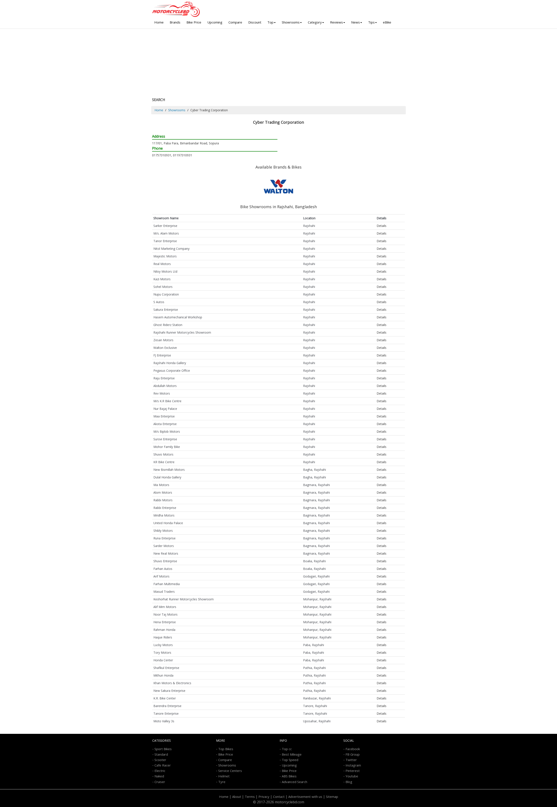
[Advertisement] (278, 61)
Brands (175, 22)
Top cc (287, 749)
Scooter (160, 760)
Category (315, 22)
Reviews (336, 22)
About (236, 796)
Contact (279, 796)
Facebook (353, 749)
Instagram (353, 765)
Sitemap (332, 796)
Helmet (224, 776)
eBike (387, 22)
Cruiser (159, 782)
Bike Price (193, 22)
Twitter (351, 760)
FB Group (353, 754)
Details (381, 226)
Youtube (352, 776)
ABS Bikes (289, 776)
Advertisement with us (305, 796)
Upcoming (214, 22)
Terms (250, 796)
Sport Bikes (163, 749)
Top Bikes (225, 749)
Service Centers (230, 770)
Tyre (221, 782)
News (355, 22)
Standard (161, 754)
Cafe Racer (162, 765)
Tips (371, 22)
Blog (349, 782)
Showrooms (291, 22)
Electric (159, 770)
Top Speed (290, 760)
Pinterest (353, 770)
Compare (235, 22)
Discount (254, 22)
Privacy (263, 796)
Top (270, 22)
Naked (159, 776)
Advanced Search (294, 782)
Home (159, 22)
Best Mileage (292, 754)
